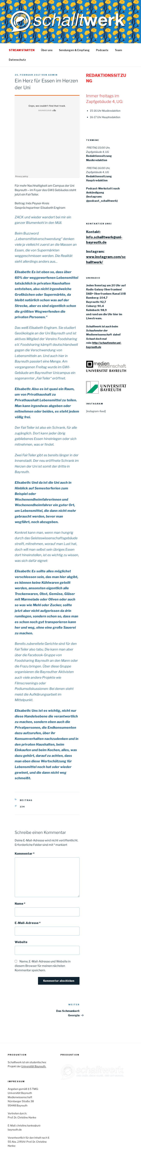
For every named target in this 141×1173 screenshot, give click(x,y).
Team (118, 50)
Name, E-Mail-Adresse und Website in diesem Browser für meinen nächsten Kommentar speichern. (42, 966)
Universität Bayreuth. (33, 1066)
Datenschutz (17, 59)
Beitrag (26, 800)
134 (22, 806)
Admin (53, 75)
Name (20, 903)
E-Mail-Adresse (28, 923)
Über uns (47, 50)
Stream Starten (22, 50)
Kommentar (25, 853)
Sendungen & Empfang (74, 50)
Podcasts (102, 50)
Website (21, 942)
